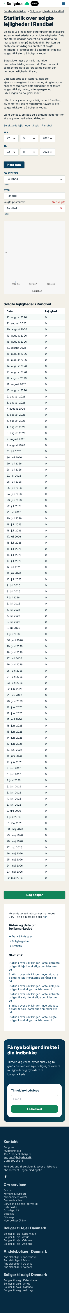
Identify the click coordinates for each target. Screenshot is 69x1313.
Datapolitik (10, 1207)
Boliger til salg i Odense (18, 1286)
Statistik (9, 1213)
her (45, 916)
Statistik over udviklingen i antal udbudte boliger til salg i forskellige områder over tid (34, 997)
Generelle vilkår (13, 1200)
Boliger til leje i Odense (18, 1240)
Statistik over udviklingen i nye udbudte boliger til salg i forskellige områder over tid (34, 1009)
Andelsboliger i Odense (18, 1263)
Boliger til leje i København (20, 1233)
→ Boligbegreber (19, 941)
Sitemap (9, 1217)
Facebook (6, 1176)
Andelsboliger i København (20, 1256)
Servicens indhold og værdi (21, 1203)
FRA (6, 132)
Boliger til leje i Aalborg (18, 1243)
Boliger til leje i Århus (16, 1236)
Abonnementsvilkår (15, 1196)
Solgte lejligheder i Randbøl (47, 11)
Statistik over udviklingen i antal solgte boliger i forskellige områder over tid (33, 1018)
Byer (7, 190)
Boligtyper (11, 173)
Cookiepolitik (12, 1210)
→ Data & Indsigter (20, 936)
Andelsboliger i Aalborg (18, 1266)
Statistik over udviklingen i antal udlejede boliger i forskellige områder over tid (34, 987)
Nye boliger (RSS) (15, 1220)
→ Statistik (15, 945)
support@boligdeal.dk (17, 1157)
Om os (8, 1190)
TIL (5, 146)
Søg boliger (34, 895)
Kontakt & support (15, 1193)
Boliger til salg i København (20, 1280)
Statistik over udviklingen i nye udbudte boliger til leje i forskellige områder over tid (33, 978)
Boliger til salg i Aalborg (18, 1290)
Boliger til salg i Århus (17, 1283)
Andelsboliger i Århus (17, 1260)
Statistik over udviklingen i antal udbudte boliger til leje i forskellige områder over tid (34, 966)
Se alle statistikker (15, 11)
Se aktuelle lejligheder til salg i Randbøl (28, 125)
